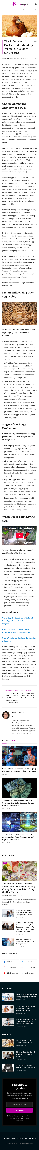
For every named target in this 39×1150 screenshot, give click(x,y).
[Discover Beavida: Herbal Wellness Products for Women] (8, 1055)
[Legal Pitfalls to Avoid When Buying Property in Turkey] (8, 997)
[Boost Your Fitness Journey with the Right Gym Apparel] (8, 1068)
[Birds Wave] (20, 4)
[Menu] (3, 4)
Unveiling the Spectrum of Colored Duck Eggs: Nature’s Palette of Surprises (17, 621)
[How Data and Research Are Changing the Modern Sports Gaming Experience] (19, 756)
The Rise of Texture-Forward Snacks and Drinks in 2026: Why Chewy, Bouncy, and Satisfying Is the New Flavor (19, 887)
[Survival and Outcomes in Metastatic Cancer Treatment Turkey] (8, 1009)
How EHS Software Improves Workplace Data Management (25, 941)
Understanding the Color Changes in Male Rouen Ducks (28, 695)
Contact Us (22, 1138)
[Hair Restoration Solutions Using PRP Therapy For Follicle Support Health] (8, 1022)
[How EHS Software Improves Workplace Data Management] (8, 942)
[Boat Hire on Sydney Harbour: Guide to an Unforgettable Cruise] (8, 913)
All (36, 59)
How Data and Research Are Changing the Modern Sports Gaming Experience (19, 770)
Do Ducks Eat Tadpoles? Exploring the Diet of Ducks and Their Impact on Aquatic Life (10, 697)
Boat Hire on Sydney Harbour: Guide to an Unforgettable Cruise (24, 912)
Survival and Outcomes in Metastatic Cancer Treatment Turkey (25, 1008)
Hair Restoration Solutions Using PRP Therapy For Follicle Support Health (26, 1021)
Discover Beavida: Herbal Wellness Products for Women (25, 1054)
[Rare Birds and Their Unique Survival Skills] (8, 1043)
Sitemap (32, 1138)
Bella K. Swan (8, 59)
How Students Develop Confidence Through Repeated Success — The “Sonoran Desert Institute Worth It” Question (25, 927)
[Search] (36, 4)
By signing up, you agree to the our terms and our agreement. (20, 1118)
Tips (5, 862)
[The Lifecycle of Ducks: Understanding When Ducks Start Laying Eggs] (19, 26)
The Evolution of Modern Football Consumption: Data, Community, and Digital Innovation (18, 802)
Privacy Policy (24, 1118)
